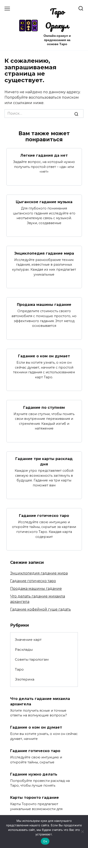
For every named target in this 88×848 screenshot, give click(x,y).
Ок (45, 841)
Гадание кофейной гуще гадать (40, 609)
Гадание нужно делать (33, 774)
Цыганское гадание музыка (44, 202)
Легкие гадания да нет (44, 155)
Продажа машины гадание (44, 304)
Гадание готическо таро (44, 515)
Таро (19, 669)
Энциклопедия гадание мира (44, 253)
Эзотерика (24, 679)
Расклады (24, 649)
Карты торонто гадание (34, 797)
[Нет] (82, 831)
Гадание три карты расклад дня (44, 461)
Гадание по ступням (44, 407)
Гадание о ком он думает (44, 356)
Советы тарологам (32, 659)
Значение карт (28, 639)
